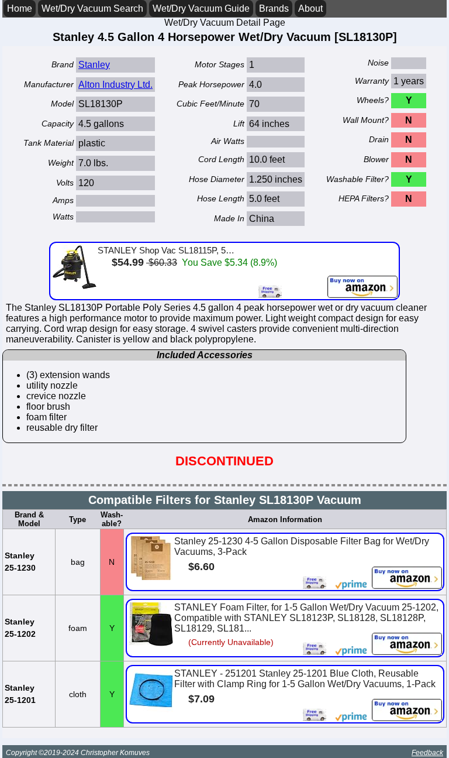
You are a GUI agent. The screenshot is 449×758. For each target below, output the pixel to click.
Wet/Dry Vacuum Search (92, 8)
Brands (274, 8)
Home (19, 8)
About (310, 8)
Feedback (427, 753)
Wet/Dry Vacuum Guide (201, 8)
